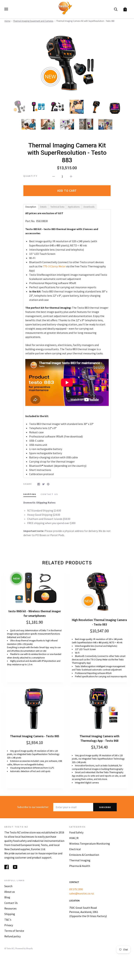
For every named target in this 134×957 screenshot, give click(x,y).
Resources (10, 908)
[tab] (30, 206)
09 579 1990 (76, 889)
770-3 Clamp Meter (54, 266)
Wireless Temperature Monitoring (89, 843)
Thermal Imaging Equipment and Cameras (33, 21)
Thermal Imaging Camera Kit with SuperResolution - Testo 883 (85, 21)
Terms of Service (14, 930)
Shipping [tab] (29, 494)
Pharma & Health (79, 866)
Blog (7, 897)
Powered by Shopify (24, 948)
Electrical (75, 849)
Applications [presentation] (74, 206)
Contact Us (11, 903)
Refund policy (12, 936)
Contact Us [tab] (49, 494)
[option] (67, 63)
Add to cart (67, 191)
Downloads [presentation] (89, 206)
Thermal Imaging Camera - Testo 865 (34, 736)
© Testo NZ (9, 948)
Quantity (30, 176)
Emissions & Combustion (84, 854)
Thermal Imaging (79, 860)
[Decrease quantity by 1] (53, 176)
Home (7, 21)
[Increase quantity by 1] (71, 176)
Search (8, 886)
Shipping (9, 914)
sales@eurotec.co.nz (81, 893)
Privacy (8, 925)
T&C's (7, 919)
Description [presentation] (30, 206)
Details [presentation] (43, 206)
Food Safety (76, 832)
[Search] (115, 9)
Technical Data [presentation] (57, 206)
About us (9, 891)
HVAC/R (74, 838)
